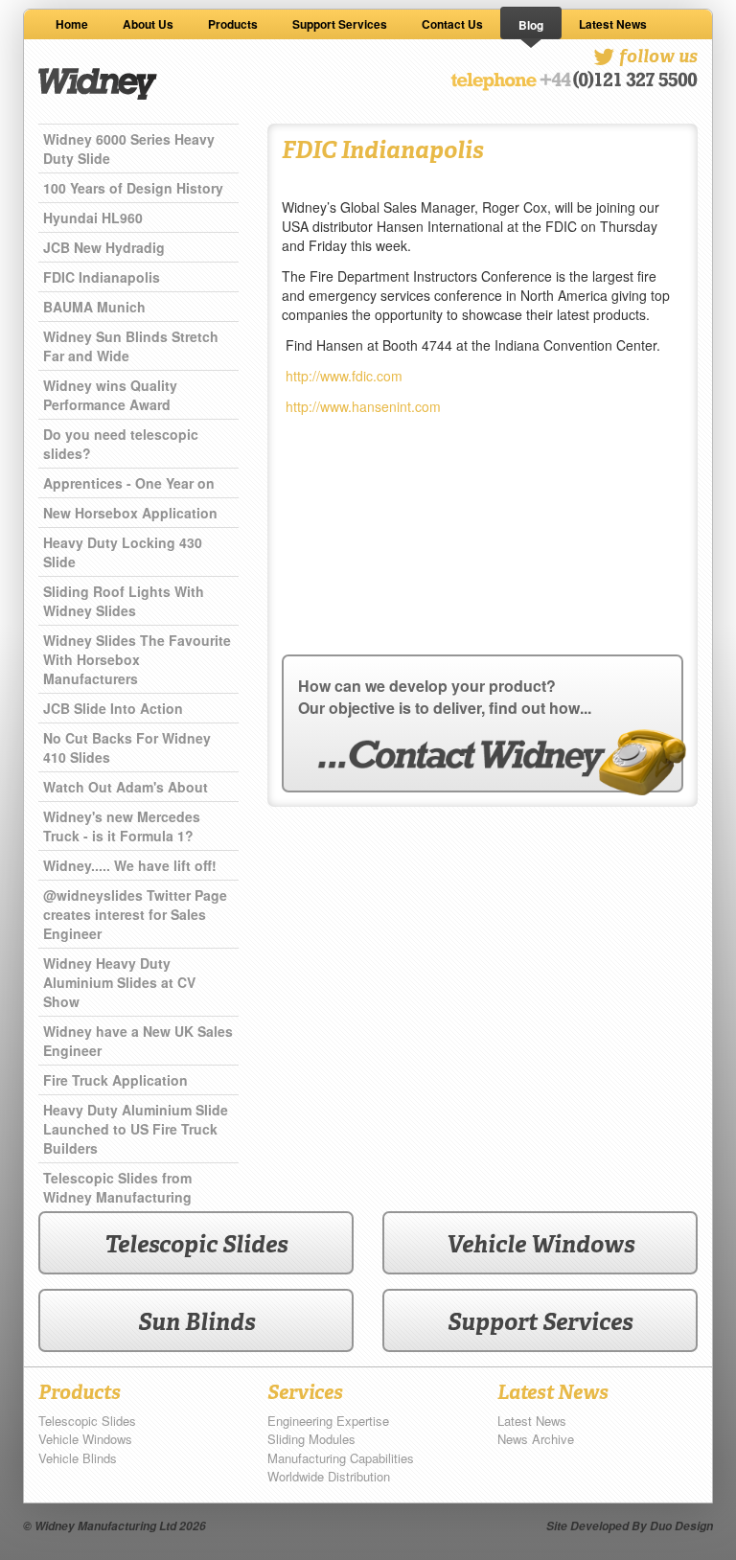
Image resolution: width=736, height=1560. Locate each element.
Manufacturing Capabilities (340, 1458)
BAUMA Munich (94, 306)
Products (233, 24)
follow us (656, 56)
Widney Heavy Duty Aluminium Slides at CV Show (119, 982)
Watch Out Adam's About (125, 786)
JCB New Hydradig (104, 247)
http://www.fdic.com (344, 375)
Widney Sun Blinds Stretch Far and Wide (130, 346)
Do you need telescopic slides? (120, 443)
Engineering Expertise (328, 1420)
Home (72, 24)
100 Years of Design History (133, 187)
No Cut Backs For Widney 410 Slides (127, 747)
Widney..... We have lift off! (130, 865)
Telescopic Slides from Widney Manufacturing (117, 1187)
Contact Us (452, 24)
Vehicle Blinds (77, 1458)
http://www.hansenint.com (363, 406)
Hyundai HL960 (93, 217)
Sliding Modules (311, 1439)
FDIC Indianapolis (101, 277)
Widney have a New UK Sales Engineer (138, 1040)
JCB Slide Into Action (113, 708)
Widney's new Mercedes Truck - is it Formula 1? (121, 826)
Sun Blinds (196, 1322)
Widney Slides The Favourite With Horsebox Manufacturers (137, 659)
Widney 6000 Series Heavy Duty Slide (129, 148)
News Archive (535, 1439)
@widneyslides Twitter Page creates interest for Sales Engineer (135, 914)
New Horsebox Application (130, 512)
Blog (530, 25)
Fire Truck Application (115, 1080)
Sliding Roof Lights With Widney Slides (123, 601)
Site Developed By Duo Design (629, 1526)
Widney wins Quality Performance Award (110, 395)
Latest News (613, 24)
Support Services (339, 24)
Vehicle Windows (540, 1244)
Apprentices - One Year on (129, 483)
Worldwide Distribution (328, 1476)
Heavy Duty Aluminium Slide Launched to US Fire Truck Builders (135, 1129)
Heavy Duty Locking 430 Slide (122, 552)
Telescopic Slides (196, 1244)
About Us (148, 24)
